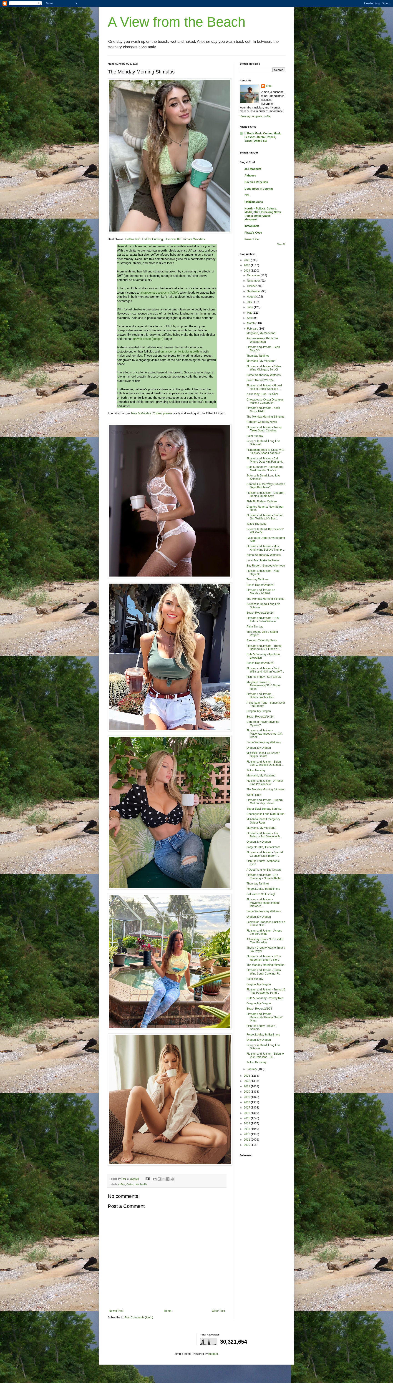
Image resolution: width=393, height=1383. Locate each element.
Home (167, 1310)
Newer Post (116, 1310)
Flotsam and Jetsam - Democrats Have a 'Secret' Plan (264, 1017)
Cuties (130, 1184)
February (253, 328)
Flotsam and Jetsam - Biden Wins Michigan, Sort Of (264, 368)
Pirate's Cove (253, 232)
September (254, 291)
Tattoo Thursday (256, 523)
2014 (247, 1123)
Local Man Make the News (263, 560)
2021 (247, 1086)
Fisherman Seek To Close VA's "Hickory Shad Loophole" (265, 451)
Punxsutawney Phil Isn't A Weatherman (262, 340)
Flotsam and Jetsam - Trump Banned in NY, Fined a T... (264, 647)
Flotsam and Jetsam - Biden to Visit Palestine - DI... (265, 1055)
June (250, 307)
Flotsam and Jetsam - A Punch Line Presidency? (265, 782)
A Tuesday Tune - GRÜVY (263, 394)
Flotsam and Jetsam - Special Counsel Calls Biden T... (265, 854)
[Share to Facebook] (168, 1179)
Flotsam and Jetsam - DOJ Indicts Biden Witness (263, 619)
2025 (247, 265)
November (254, 280)
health (143, 1184)
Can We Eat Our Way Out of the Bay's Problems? (266, 486)
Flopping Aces (253, 202)
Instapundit (251, 226)
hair (137, 1184)
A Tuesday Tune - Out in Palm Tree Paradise (265, 941)
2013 (247, 1129)
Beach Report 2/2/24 (259, 1008)
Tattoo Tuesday (256, 770)
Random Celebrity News (262, 421)
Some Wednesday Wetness (264, 375)
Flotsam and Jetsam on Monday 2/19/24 (261, 592)
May (250, 312)
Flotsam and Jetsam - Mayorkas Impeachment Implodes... (263, 903)
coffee (121, 1184)
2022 (247, 1081)
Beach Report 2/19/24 (260, 585)
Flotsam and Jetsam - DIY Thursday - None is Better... (265, 876)
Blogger (213, 1353)
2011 (247, 1139)
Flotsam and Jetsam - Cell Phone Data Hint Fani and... (265, 460)
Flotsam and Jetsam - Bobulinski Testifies (260, 696)
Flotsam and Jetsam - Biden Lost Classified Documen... (265, 763)
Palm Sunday (255, 436)
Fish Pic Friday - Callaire (262, 501)
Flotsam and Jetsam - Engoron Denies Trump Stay (265, 494)
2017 (247, 1107)
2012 (247, 1134)
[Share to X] (163, 1179)
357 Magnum (252, 169)
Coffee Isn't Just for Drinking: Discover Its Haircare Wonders (165, 239)
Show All (281, 244)
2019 (247, 1097)
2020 (247, 1091)
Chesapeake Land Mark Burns (265, 814)
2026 (247, 260)
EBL (247, 195)
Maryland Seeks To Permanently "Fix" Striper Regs (264, 685)
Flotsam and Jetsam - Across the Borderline (264, 932)
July (250, 302)
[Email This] (155, 1179)
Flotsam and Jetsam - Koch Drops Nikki (263, 409)
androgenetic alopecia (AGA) (159, 292)
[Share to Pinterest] (172, 1179)
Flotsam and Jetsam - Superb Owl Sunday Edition (265, 802)
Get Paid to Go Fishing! (261, 894)
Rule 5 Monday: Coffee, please (151, 413)
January (252, 1069)
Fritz (269, 86)
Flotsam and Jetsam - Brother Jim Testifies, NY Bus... (265, 517)
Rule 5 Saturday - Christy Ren (265, 998)
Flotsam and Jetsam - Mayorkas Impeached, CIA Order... (264, 734)
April (250, 318)
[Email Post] (147, 1178)
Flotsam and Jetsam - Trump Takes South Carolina (264, 429)
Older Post (218, 1310)
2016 (247, 1113)
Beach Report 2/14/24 (260, 716)
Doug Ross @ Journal (258, 188)
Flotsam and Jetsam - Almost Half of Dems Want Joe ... (264, 387)
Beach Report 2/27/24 (260, 380)
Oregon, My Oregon (259, 711)
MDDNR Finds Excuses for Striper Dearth (263, 754)
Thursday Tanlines (258, 355)
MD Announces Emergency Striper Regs (263, 821)
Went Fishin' (254, 794)
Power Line (251, 239)
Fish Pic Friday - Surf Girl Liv (264, 676)
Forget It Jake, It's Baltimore (263, 847)
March (251, 323)
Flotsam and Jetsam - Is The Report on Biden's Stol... (264, 958)
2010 (247, 1144)
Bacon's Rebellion (256, 182)
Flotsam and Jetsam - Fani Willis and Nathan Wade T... (265, 670)
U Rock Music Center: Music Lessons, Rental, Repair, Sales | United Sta (262, 137)
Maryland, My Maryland (261, 333)
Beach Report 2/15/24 (260, 663)
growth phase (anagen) (148, 338)
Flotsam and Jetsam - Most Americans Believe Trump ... (266, 548)
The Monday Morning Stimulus (265, 416)
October (252, 286)
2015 (247, 1118)
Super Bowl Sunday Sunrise (264, 808)
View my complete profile (255, 116)
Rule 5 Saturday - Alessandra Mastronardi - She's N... (265, 468)
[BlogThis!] (159, 1179)
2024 (247, 270)
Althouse (250, 175)
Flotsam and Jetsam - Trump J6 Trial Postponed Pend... (266, 991)
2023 (247, 1075)
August (251, 296)
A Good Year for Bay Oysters (264, 869)
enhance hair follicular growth (179, 351)
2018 (247, 1102)
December (254, 275)
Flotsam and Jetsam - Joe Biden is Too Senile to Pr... (264, 835)
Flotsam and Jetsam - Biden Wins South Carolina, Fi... (264, 972)
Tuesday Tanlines (257, 579)
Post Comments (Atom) (139, 1317)
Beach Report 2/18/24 (260, 612)
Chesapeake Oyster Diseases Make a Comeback (265, 401)
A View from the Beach (176, 22)
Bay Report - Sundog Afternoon (266, 565)
